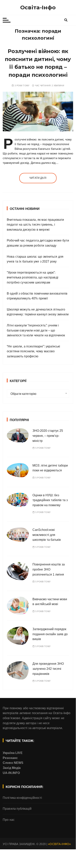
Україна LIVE (13, 753)
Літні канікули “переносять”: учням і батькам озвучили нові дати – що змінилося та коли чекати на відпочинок (36, 330)
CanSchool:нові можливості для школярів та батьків (46, 534)
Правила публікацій (17, 808)
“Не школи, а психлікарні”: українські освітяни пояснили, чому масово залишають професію (33, 351)
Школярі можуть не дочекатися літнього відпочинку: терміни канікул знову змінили (38, 312)
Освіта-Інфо (38, 7)
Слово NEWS (13, 762)
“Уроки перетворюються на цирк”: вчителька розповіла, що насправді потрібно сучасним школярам (32, 277)
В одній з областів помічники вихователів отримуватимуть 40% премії (37, 296)
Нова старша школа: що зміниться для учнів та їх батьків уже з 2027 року (35, 259)
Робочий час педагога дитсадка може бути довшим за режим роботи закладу (38, 243)
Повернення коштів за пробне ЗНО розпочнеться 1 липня (48, 569)
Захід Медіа (12, 767)
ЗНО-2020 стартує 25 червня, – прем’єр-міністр (47, 435)
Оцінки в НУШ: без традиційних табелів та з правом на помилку (50, 500)
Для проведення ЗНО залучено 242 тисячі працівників (48, 668)
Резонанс (10, 758)
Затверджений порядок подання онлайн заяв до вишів (50, 634)
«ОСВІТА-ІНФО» (59, 844)
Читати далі (37, 177)
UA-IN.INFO (11, 773)
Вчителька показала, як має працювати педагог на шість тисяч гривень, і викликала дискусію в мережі (35, 224)
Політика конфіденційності (22, 797)
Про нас (9, 819)
